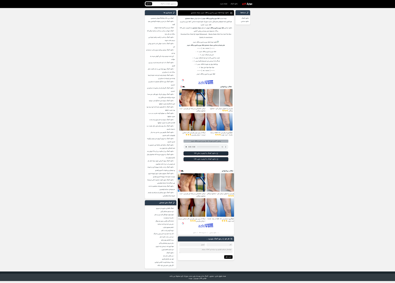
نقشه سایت (223, 4)
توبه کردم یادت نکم (167, 231)
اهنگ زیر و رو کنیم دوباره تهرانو (164, 28)
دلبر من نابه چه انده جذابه (166, 224)
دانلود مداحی (228, 28)
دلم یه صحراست (169, 218)
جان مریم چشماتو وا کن (166, 243)
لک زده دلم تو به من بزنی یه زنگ (163, 234)
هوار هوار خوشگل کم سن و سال (164, 215)
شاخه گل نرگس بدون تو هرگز (165, 221)
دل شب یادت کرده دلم (167, 237)
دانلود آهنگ (234, 4)
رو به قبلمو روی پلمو (167, 240)
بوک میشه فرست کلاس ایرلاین (164, 262)
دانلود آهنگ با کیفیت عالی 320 (205, 153)
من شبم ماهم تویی (168, 250)
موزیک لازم (204, 22)
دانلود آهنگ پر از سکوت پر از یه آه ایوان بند (160, 151)
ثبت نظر (228, 257)
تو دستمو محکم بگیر (167, 212)
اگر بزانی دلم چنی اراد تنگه (166, 265)
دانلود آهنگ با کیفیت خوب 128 (205, 159)
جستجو (148, 4)
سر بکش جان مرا (168, 256)
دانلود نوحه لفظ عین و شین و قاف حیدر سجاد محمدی (210, 13)
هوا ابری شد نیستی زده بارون (165, 246)
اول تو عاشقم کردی (168, 259)
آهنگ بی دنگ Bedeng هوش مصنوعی (162, 18)
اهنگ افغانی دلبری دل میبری (165, 208)
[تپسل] (183, 80)
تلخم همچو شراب (168, 227)
